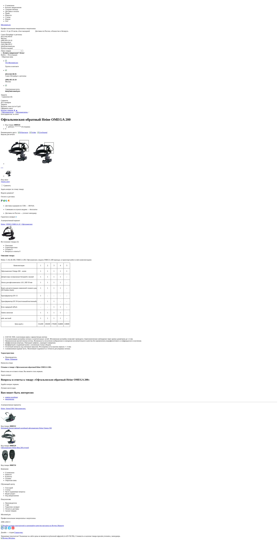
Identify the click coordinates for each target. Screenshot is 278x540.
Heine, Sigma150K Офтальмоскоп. (13, 408)
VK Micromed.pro (11, 63)
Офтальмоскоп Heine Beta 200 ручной (15, 448)
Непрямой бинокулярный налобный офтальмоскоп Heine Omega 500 (26, 428)
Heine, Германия (11, 359)
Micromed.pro (6, 25)
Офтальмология (7, 112)
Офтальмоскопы (22, 112)
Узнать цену (5, 182)
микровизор (9, 399)
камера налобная (11, 397)
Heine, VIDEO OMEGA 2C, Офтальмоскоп (16, 224)
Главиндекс (18, 532)
